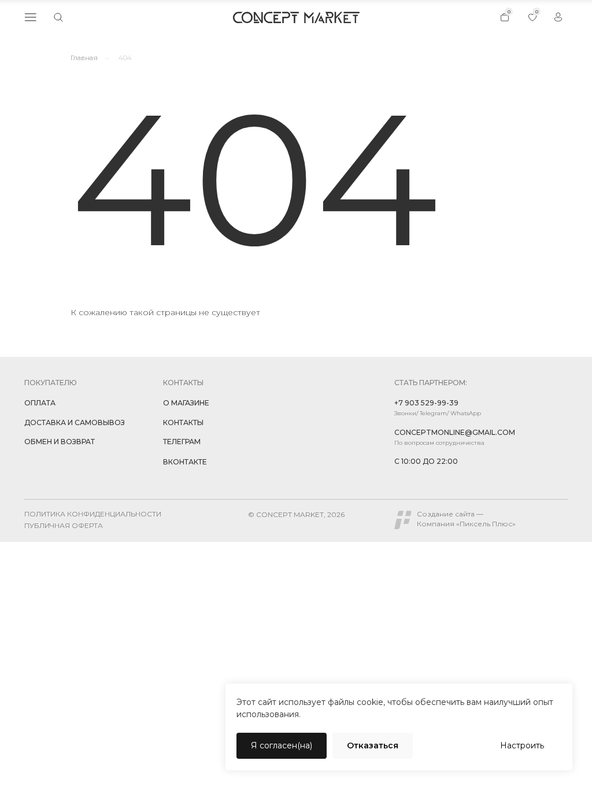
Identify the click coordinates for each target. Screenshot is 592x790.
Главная (84, 57)
